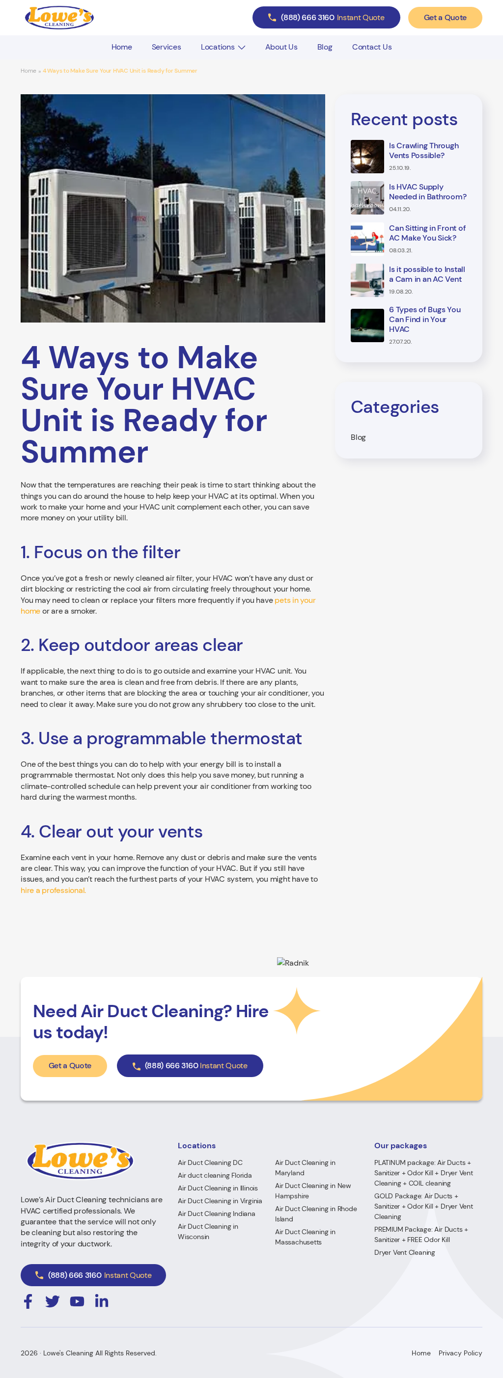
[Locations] (242, 47)
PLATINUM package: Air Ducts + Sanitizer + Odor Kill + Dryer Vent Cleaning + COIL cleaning (423, 1173)
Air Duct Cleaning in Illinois (218, 1188)
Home (122, 47)
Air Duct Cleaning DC (210, 1162)
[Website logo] (59, 17)
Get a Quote (445, 17)
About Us (281, 47)
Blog (325, 47)
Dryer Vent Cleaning (404, 1252)
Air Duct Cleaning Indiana (216, 1213)
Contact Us (372, 47)
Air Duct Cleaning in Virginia (220, 1200)
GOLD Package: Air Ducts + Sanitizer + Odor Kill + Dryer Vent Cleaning (423, 1206)
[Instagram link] (28, 1301)
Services (166, 47)
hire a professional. (53, 890)
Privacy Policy (460, 1353)
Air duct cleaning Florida (215, 1175)
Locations (218, 47)
